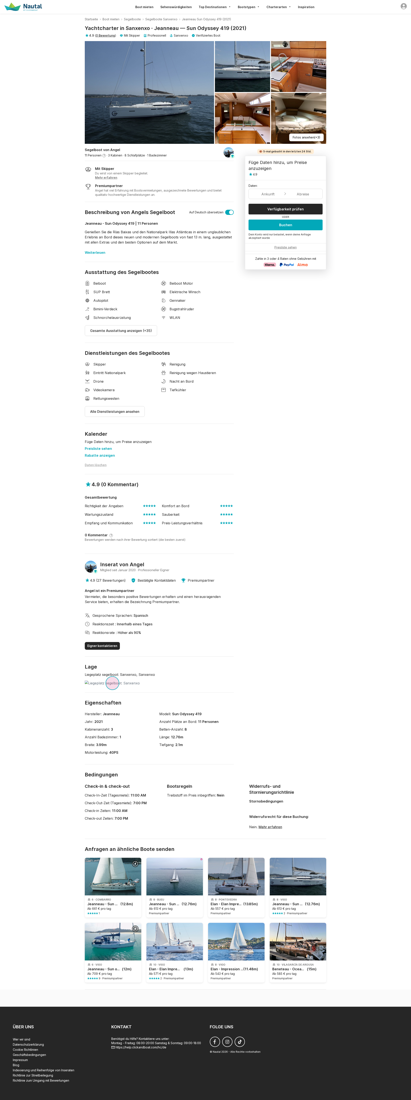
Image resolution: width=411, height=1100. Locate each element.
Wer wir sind (21, 1039)
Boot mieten (144, 7)
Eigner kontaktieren (102, 646)
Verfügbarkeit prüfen (285, 209)
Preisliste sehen (98, 448)
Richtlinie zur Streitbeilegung (33, 1075)
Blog (16, 1065)
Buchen (285, 225)
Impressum (20, 1060)
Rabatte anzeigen (100, 455)
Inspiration (306, 7)
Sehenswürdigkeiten (176, 7)
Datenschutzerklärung (28, 1044)
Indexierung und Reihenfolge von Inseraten (43, 1070)
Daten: (253, 185)
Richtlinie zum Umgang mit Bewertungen (41, 1080)
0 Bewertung (105, 35)
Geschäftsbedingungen (29, 1055)
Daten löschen (96, 465)
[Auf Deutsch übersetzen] (229, 212)
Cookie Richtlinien (25, 1049)
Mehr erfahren (270, 827)
